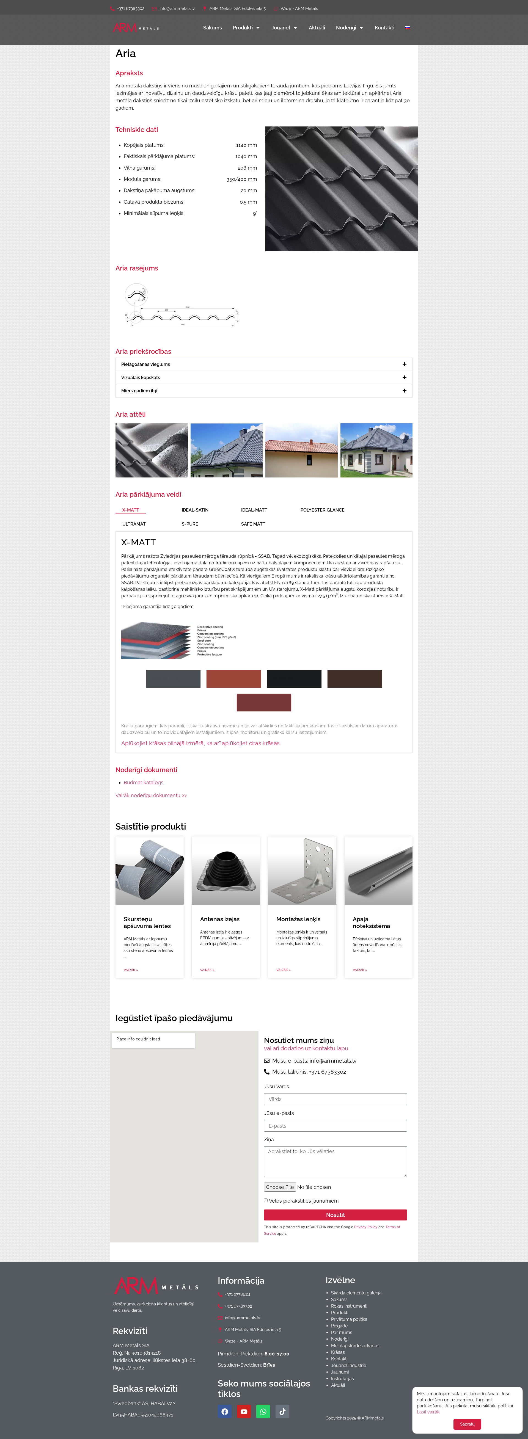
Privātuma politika (349, 1319)
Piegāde (339, 1325)
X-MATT (130, 510)
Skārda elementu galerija (356, 1293)
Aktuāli (317, 28)
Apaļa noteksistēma (371, 922)
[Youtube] (244, 1411)
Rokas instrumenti (349, 1306)
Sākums (212, 28)
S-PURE (190, 524)
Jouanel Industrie (348, 1365)
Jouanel (280, 28)
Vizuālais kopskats (140, 377)
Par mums (341, 1332)
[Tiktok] (282, 1411)
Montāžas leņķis (298, 919)
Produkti (243, 28)
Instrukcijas (342, 1378)
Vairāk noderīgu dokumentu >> (151, 795)
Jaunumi (340, 1372)
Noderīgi (346, 28)
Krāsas (338, 1352)
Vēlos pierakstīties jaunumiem (304, 1201)
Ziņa (269, 1139)
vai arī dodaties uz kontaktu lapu (306, 1048)
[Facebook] (225, 1411)
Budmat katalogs (143, 782)
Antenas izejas (220, 919)
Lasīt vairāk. (428, 1412)
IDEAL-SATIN (195, 510)
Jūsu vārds (276, 1086)
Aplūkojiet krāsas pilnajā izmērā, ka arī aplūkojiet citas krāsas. (201, 743)
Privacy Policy (365, 1227)
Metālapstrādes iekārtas (355, 1345)
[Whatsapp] (263, 1411)
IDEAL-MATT (254, 510)
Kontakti (384, 28)
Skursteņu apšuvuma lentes (147, 922)
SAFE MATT (253, 524)
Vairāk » (131, 970)
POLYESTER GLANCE (323, 510)
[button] (264, 364)
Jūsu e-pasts (279, 1113)
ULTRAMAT (134, 524)
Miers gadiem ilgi (139, 390)
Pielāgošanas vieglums (145, 364)
